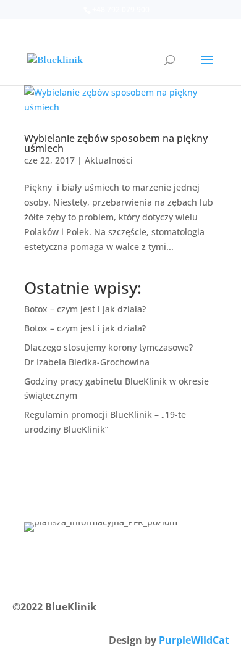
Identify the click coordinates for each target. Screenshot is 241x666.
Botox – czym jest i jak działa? (85, 309)
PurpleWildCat (194, 640)
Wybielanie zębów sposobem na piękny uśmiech (116, 143)
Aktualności (109, 160)
